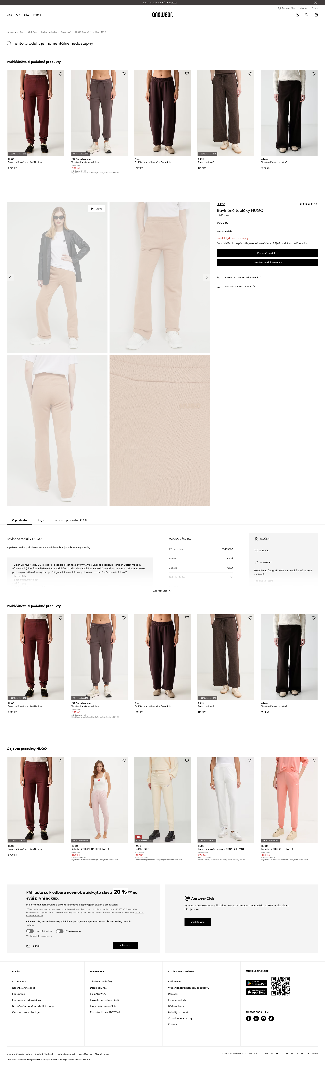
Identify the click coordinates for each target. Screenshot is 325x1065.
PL (287, 1053)
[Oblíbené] (307, 15)
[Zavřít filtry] (315, 2)
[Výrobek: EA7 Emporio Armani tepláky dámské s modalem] (99, 113)
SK (302, 1053)
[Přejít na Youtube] (263, 1018)
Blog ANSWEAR (98, 993)
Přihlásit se (125, 945)
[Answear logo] (162, 14)
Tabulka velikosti (263, 580)
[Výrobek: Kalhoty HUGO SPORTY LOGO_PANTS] (99, 800)
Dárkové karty (176, 1006)
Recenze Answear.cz (23, 987)
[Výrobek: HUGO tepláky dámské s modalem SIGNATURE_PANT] (225, 800)
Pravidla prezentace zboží (104, 999)
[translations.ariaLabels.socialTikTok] (271, 1018)
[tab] (72, 520)
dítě (26, 14)
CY (255, 1053)
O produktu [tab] (19, 520)
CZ (261, 1053)
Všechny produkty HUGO (268, 262)
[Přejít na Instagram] (256, 1018)
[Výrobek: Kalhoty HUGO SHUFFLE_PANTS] (289, 800)
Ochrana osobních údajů (26, 1012)
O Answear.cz (20, 981)
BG (250, 1053)
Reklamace (174, 981)
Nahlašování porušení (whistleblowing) (33, 1006)
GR (266, 1053)
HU (277, 1053)
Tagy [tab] (41, 520)
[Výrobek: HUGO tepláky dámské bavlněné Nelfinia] (35, 113)
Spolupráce (18, 993)
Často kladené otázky (180, 1018)
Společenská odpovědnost (27, 999)
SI (297, 1053)
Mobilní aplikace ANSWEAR (105, 1012)
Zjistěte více (197, 921)
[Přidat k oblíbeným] (60, 73)
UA (307, 1053)
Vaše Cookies (85, 1054)
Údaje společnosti (66, 1054)
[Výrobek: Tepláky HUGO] (162, 800)
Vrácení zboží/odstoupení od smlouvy (188, 987)
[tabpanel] (162, 559)
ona (9, 14)
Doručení (173, 993)
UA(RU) (314, 1053)
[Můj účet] (297, 15)
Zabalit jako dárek (178, 1012)
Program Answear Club (103, 1006)
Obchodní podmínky (101, 981)
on (18, 14)
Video (99, 208)
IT (283, 1053)
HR (272, 1053)
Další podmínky (98, 987)
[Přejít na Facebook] (248, 1018)
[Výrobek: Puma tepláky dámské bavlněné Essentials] (162, 113)
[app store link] (256, 991)
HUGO (221, 204)
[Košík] (316, 15)
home (37, 14)
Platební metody (177, 999)
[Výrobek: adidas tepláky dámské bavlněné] (289, 113)
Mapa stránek (102, 1054)
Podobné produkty (267, 253)
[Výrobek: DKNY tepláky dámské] (225, 113)
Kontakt (172, 1024)
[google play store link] (256, 983)
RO (292, 1053)
